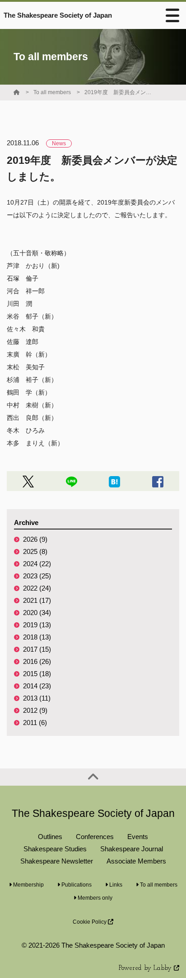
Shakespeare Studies (55, 849)
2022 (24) (37, 588)
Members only (94, 898)
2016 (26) (37, 661)
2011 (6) (35, 722)
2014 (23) (37, 686)
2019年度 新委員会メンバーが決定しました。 (118, 92)
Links (115, 885)
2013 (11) (37, 698)
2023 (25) (37, 576)
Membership (28, 885)
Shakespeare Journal (131, 849)
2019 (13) (37, 625)
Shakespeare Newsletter (56, 861)
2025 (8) (35, 551)
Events (137, 836)
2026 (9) (35, 539)
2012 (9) (35, 710)
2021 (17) (37, 600)
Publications (76, 885)
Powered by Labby (146, 968)
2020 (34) (37, 612)
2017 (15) (37, 649)
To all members (52, 92)
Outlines (50, 836)
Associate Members (136, 861)
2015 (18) (37, 673)
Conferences (95, 836)
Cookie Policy (90, 922)
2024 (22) (37, 564)
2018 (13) (37, 637)
